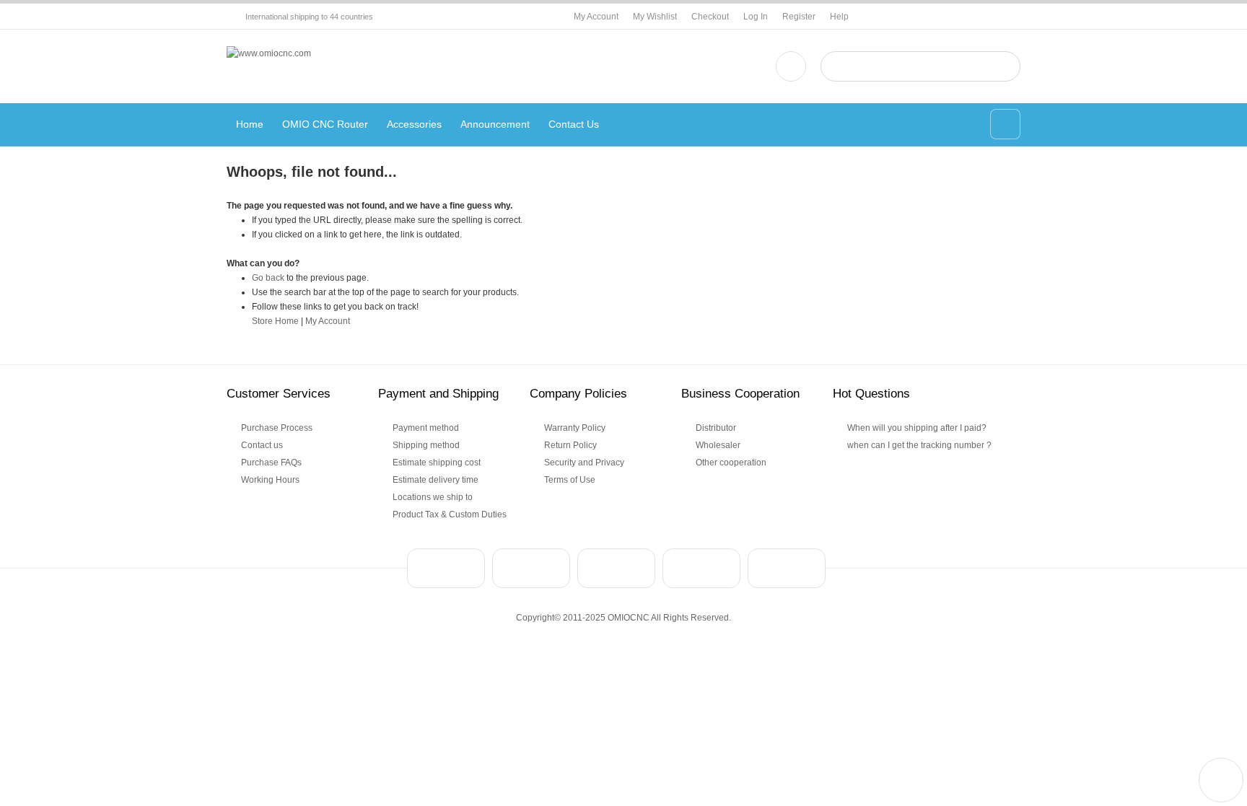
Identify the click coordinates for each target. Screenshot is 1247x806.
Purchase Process (276, 428)
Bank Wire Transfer (531, 568)
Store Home (275, 321)
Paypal (446, 568)
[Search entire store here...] (1003, 66)
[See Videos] (791, 66)
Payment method (426, 428)
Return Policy (570, 445)
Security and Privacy (584, 462)
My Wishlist (655, 17)
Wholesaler (718, 445)
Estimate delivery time (435, 480)
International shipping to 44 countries (309, 16)
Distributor (716, 428)
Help (839, 17)
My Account (596, 17)
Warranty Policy (574, 428)
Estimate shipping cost (437, 462)
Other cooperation (731, 462)
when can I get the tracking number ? (919, 445)
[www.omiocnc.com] (269, 53)
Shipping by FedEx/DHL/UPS (787, 568)
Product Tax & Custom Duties (450, 514)
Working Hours (270, 480)
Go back (268, 278)
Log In (755, 17)
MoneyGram (701, 568)
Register (798, 17)
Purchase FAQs (271, 462)
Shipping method (426, 445)
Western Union (616, 568)
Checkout (710, 17)
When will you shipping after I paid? (916, 428)
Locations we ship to (433, 497)
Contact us (262, 445)
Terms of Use (569, 480)
